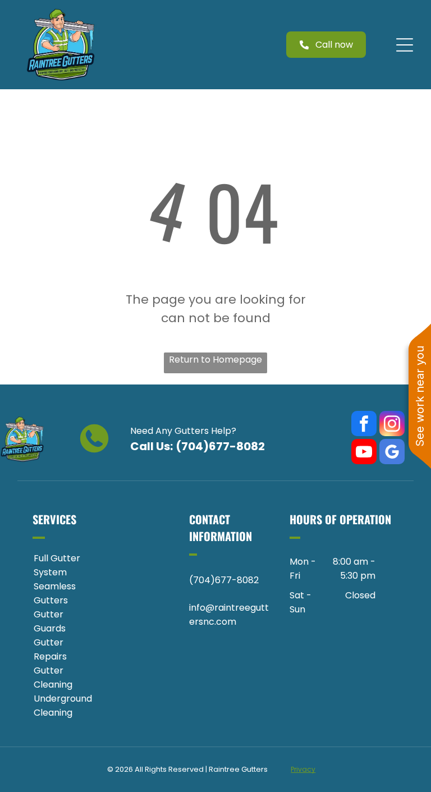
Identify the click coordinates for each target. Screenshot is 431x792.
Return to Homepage (215, 359)
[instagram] (392, 425)
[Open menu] (404, 44)
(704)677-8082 (220, 446)
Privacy (303, 769)
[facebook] (364, 425)
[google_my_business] (392, 453)
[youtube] (364, 453)
